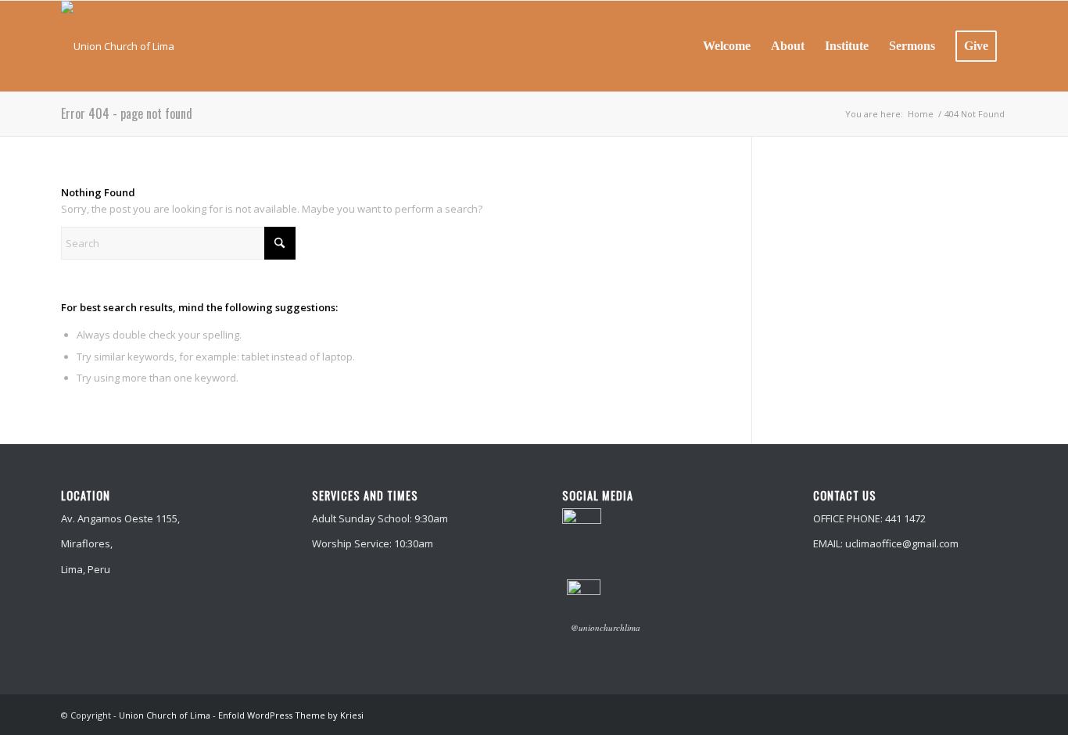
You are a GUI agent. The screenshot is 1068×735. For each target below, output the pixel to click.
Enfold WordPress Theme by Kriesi (291, 715)
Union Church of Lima (164, 715)
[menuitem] (727, 46)
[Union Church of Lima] (117, 46)
